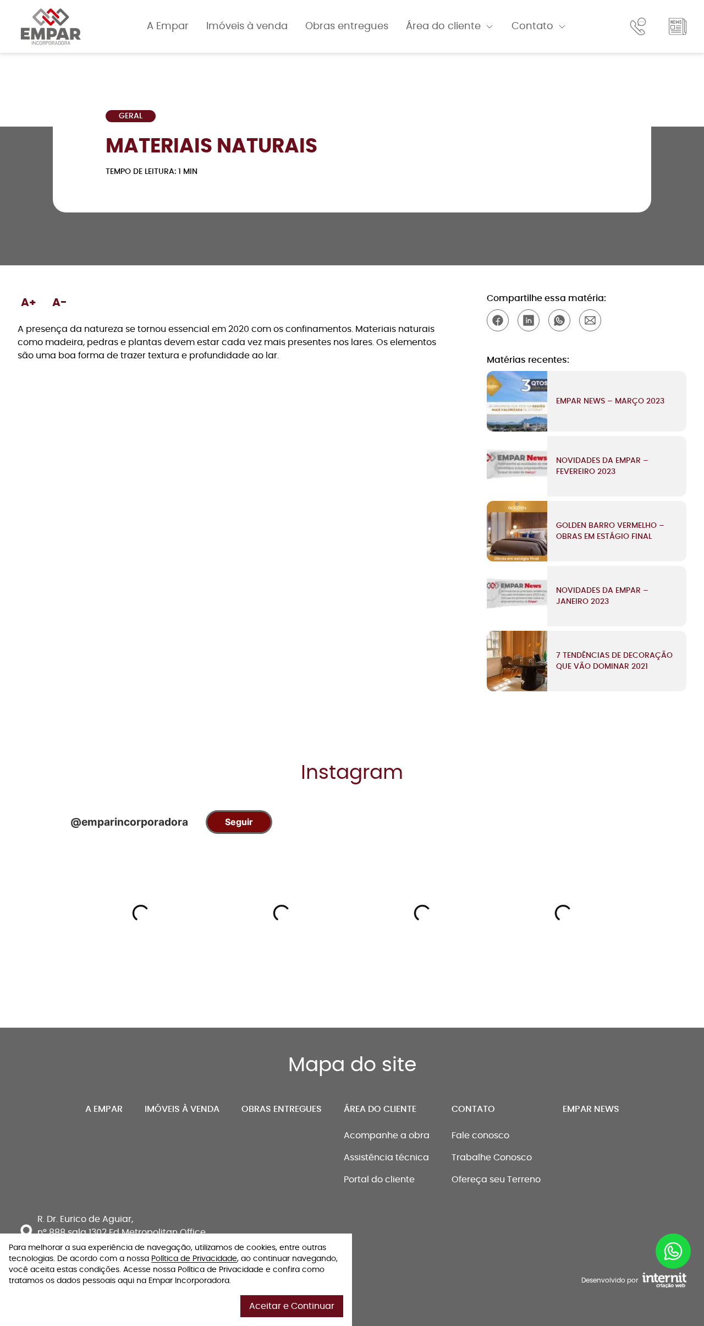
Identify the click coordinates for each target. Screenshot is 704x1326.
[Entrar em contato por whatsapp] (673, 1246)
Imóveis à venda (247, 26)
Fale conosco (480, 1135)
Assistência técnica (386, 1157)
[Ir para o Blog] (677, 26)
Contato (532, 26)
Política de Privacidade (194, 1259)
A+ (28, 302)
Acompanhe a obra (387, 1135)
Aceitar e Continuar (291, 1306)
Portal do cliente (379, 1179)
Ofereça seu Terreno (496, 1179)
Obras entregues (346, 26)
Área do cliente (443, 26)
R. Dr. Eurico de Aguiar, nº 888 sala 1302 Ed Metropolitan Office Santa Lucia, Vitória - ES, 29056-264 (121, 1232)
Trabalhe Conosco (492, 1157)
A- (59, 302)
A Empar (168, 26)
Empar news (591, 1109)
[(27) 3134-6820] (640, 26)
